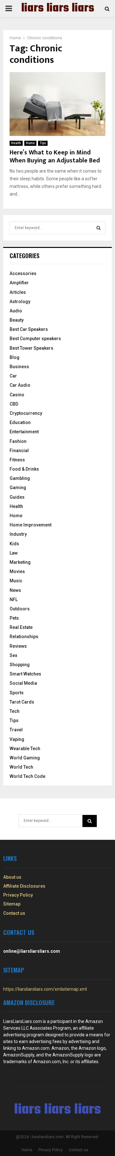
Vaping (17, 739)
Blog (14, 357)
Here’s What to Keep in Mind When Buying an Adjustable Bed (55, 156)
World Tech (21, 767)
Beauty (17, 320)
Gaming (18, 487)
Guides (17, 497)
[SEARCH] (98, 227)
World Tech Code (27, 776)
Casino (17, 394)
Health (16, 143)
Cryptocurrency (26, 413)
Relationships (24, 636)
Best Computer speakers (35, 338)
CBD (14, 403)
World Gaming (25, 757)
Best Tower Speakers (31, 348)
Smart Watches (25, 673)
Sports (17, 692)
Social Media (23, 683)
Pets (14, 618)
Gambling (20, 478)
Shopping (20, 664)
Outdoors (20, 608)
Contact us (14, 913)
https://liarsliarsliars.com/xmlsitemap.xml (45, 989)
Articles (18, 292)
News (15, 590)
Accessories (23, 273)
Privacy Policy (18, 895)
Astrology (20, 301)
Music (16, 580)
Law (14, 553)
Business (19, 366)
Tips (43, 143)
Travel (16, 729)
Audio (16, 310)
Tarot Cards (22, 702)
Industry (18, 534)
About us (12, 877)
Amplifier (19, 282)
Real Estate (21, 627)
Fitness (17, 459)
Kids (14, 543)
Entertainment (24, 431)
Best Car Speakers (29, 329)
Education (20, 422)
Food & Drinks (24, 469)
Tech (14, 711)
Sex (13, 655)
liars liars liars (57, 9)
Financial (19, 450)
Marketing (20, 562)
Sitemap (11, 903)
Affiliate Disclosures (24, 886)
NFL (14, 599)
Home (30, 143)
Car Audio (20, 385)
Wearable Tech (25, 748)
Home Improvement (30, 524)
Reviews (18, 646)
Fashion (18, 441)
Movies (17, 571)
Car (13, 375)
